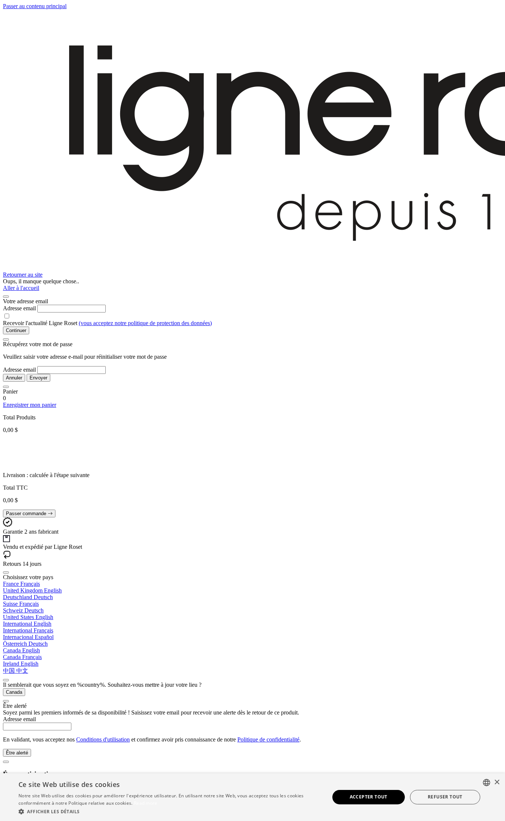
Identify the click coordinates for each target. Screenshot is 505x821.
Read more (145, 803)
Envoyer (38, 378)
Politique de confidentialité (268, 739)
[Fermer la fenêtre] (6, 296)
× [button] (496, 782)
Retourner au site (23, 274)
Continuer (16, 330)
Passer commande (27, 513)
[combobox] (486, 782)
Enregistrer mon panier (29, 405)
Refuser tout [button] (445, 797)
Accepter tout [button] (368, 797)
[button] (169, 811)
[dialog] (252, 797)
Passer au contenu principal (35, 6)
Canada (14, 692)
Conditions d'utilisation (103, 739)
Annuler (14, 378)
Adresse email (19, 308)
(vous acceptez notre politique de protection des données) (145, 323)
